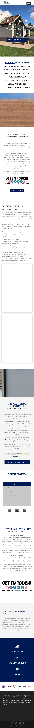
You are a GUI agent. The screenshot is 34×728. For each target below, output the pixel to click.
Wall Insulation (10, 492)
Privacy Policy (10, 726)
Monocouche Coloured (13, 504)
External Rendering (11, 496)
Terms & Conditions (21, 726)
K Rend (8, 500)
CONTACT (17, 674)
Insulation (9, 488)
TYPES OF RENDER (16, 40)
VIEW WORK (17, 652)
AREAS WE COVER (17, 663)
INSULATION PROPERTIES (16, 462)
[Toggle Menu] (28, 3)
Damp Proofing (10, 484)
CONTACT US (16, 191)
